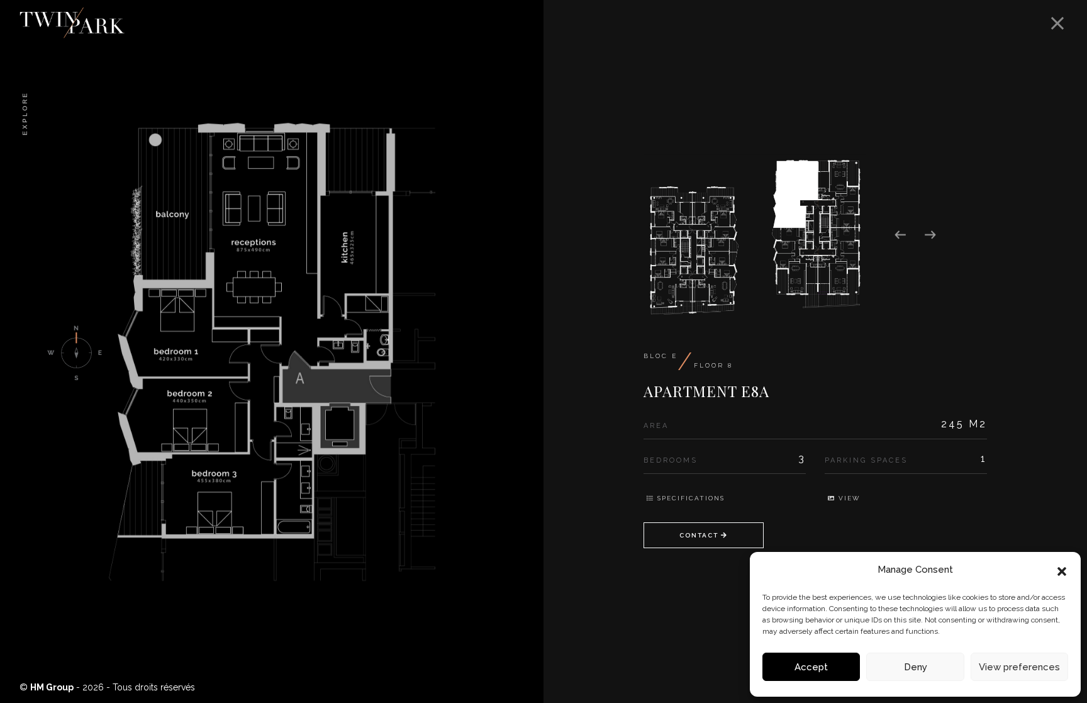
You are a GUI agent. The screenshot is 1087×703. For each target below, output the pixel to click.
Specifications (689, 498)
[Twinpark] (538, 7)
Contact (700, 535)
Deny (915, 667)
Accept (811, 667)
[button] (1062, 570)
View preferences (1019, 667)
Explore (24, 113)
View (847, 498)
